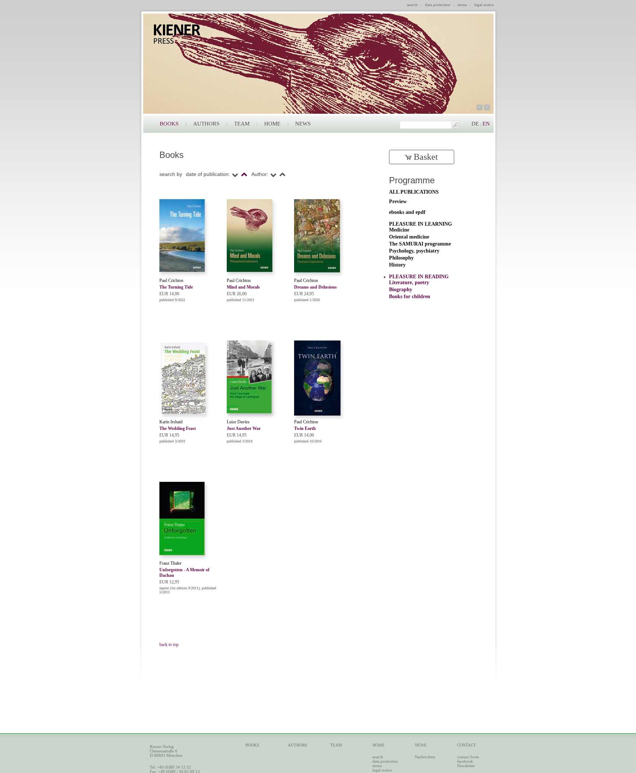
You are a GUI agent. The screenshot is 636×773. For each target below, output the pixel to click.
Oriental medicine (409, 237)
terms (462, 5)
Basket (424, 157)
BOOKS (169, 124)
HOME (272, 124)
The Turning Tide (176, 287)
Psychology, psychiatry (414, 251)
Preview (398, 201)
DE (475, 124)
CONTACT (466, 745)
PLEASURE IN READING (419, 276)
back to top (169, 644)
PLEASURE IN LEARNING (420, 224)
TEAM (242, 124)
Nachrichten (425, 757)
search (412, 5)
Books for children (409, 296)
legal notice (484, 5)
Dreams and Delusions (315, 287)
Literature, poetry (409, 282)
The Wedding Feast (177, 428)
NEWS (303, 124)
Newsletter (466, 765)
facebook (465, 761)
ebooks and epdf (407, 212)
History (397, 265)
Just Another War (244, 428)
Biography (400, 289)
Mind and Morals (243, 287)
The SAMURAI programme (420, 244)
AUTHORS (206, 124)
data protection (438, 5)
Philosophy (401, 258)
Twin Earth (305, 428)
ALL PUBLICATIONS (414, 192)
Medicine (399, 230)
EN (486, 124)
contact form (468, 757)
